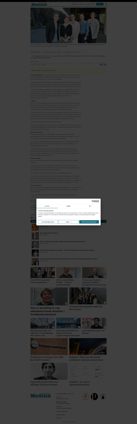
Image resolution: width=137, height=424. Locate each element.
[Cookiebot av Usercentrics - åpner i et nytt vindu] (93, 201)
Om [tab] (90, 206)
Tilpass (67, 221)
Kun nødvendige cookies (48, 221)
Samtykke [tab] (47, 206)
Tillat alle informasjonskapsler (89, 221)
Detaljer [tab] (68, 206)
